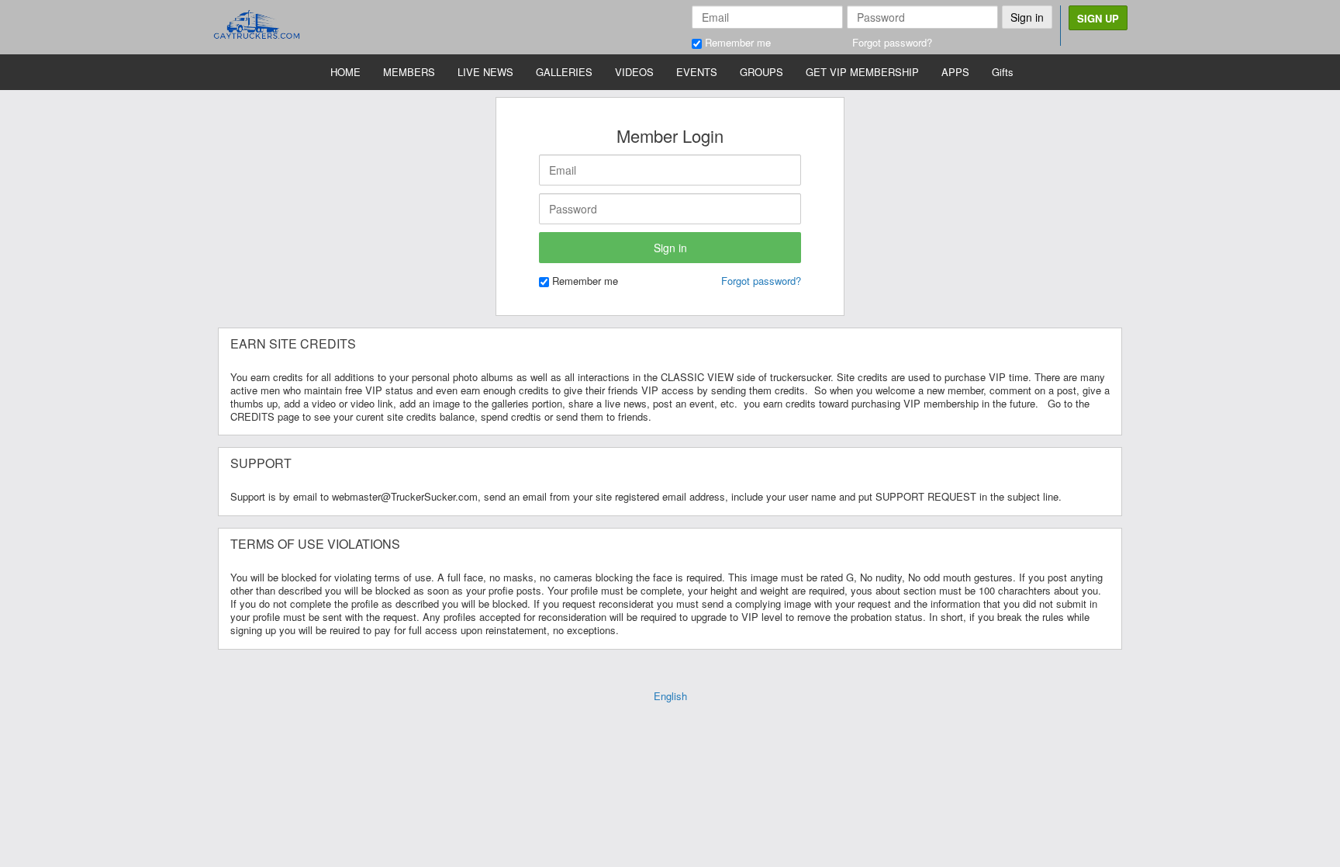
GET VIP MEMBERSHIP (862, 71)
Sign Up (1098, 18)
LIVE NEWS (485, 71)
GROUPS (761, 71)
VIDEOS (634, 71)
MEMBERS (409, 71)
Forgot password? (892, 42)
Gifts (1003, 71)
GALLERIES (564, 71)
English (670, 695)
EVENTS (696, 71)
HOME (345, 71)
